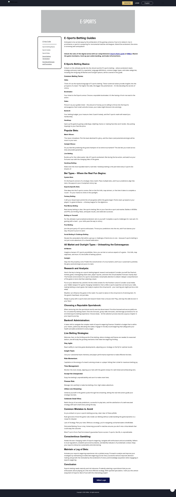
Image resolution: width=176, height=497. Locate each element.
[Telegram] (172, 489)
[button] (163, 3)
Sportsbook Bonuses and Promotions (48, 63)
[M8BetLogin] (13, 3)
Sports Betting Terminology (46, 57)
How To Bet (47, 41)
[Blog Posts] (159, 3)
